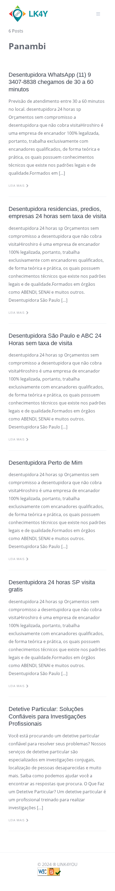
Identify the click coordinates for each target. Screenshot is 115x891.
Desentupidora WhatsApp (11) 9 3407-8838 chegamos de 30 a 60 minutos (51, 82)
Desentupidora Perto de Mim (45, 462)
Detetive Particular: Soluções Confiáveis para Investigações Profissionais (47, 716)
